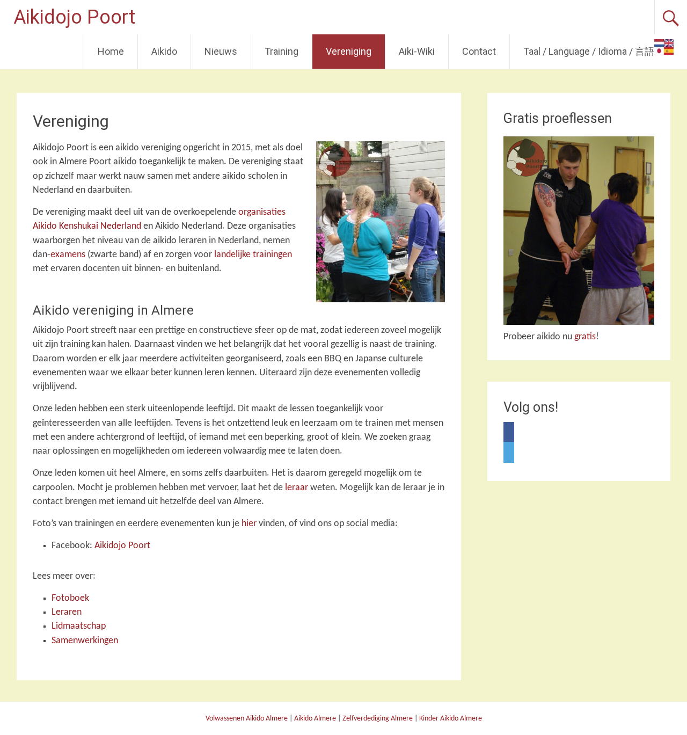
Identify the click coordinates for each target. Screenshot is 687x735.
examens (67, 254)
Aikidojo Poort (74, 17)
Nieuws (220, 51)
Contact (479, 51)
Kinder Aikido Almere (450, 719)
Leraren (67, 612)
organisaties (262, 212)
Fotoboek (70, 598)
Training (281, 51)
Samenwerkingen (85, 640)
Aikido (164, 51)
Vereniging (348, 51)
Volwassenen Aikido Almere (247, 719)
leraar (296, 487)
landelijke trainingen (253, 254)
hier (249, 523)
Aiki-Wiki (417, 51)
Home (111, 51)
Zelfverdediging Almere (377, 719)
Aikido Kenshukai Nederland (87, 226)
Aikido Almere (315, 719)
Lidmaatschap (79, 626)
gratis (585, 336)
